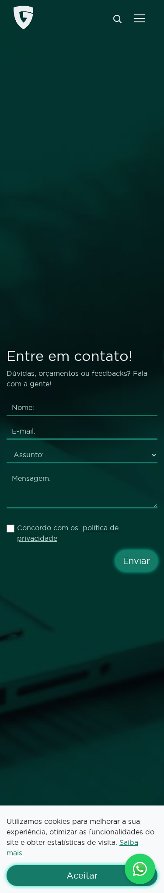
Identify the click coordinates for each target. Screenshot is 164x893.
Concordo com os (68, 533)
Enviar (136, 561)
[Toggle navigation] (139, 17)
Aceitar (111, 875)
